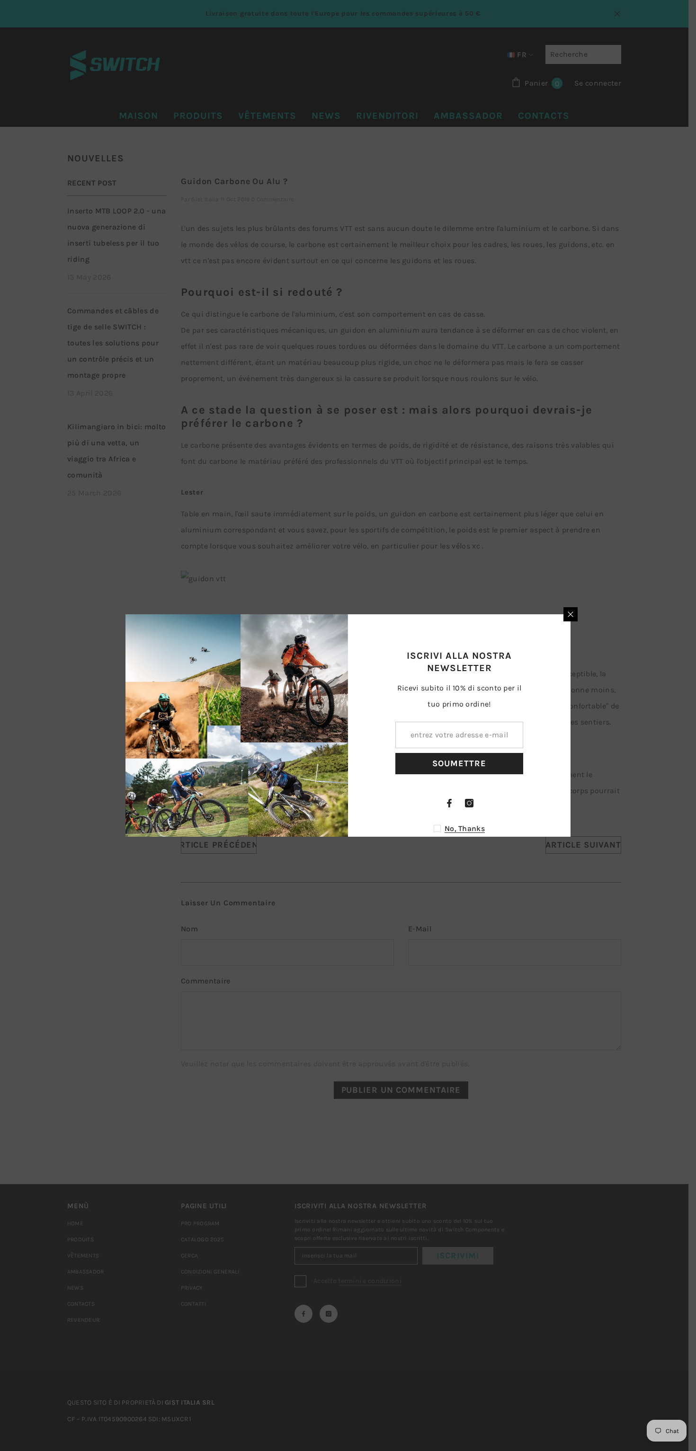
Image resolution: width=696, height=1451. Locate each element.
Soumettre (459, 763)
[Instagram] (469, 803)
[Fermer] (570, 614)
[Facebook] (449, 803)
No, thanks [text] (465, 828)
